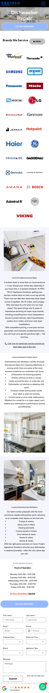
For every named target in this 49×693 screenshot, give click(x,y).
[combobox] (13, 641)
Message (6, 659)
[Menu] (43, 3)
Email (6, 626)
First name (8, 615)
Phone (28, 626)
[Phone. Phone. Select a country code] (30, 630)
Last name (31, 615)
